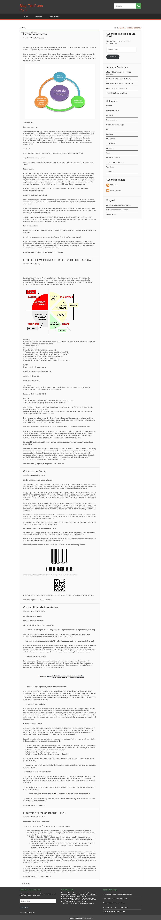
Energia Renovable (112, 110)
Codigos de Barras (35, 471)
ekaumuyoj (64, 894)
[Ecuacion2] (59, 794)
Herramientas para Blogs (115, 125)
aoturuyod (64, 900)
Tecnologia (110, 167)
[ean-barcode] (59, 556)
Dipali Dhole (88, 918)
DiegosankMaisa (66, 893)
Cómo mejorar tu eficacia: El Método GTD (115, 898)
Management (47, 252)
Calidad (32, 252)
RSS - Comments (115, 190)
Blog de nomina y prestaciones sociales (119, 83)
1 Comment (59, 252)
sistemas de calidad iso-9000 (72, 153)
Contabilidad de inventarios (40, 607)
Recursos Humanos (113, 158)
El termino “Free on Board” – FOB (44, 813)
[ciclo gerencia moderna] (59, 91)
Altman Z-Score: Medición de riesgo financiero (118, 73)
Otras (108, 153)
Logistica (39, 252)
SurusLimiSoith (65, 903)
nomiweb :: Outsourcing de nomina (118, 205)
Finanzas (109, 115)
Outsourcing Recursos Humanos (117, 210)
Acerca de (38, 17)
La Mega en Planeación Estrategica (118, 79)
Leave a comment (45, 600)
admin (42, 38)
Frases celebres (111, 120)
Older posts (25, 883)
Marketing (109, 148)
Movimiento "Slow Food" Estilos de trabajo (115, 907)
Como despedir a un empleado (116, 93)
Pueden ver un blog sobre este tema (35, 230)
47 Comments (59, 464)
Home (26, 17)
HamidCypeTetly (66, 898)
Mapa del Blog (54, 17)
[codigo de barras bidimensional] (59, 585)
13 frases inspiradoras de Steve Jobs (114, 912)
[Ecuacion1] (61, 677)
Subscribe (24, 907)
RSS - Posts (113, 185)
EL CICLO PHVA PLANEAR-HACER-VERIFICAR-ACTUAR (58, 260)
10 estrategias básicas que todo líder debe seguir (117, 894)
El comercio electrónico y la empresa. (84, 893)
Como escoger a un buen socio (116, 88)
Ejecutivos (111, 143)
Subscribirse (113, 57)
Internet (110, 171)
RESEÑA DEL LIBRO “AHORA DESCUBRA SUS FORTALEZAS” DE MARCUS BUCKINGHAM (79, 895)
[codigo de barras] (59, 569)
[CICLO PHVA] (50, 312)
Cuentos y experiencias (116, 162)
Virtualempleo (111, 214)
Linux (108, 129)
